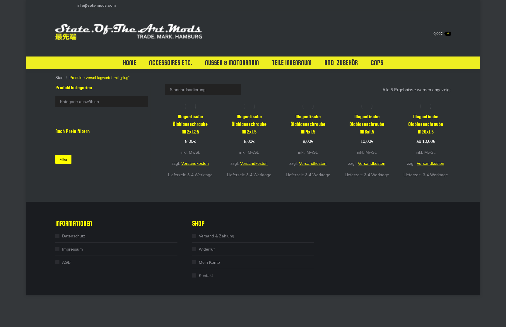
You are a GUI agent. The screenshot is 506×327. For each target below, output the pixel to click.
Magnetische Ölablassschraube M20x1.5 (425, 124)
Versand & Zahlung (216, 236)
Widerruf (207, 249)
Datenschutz (73, 236)
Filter (63, 159)
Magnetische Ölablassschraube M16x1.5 (366, 124)
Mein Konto (209, 262)
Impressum (72, 249)
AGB (66, 262)
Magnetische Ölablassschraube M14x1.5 (307, 124)
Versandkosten (195, 163)
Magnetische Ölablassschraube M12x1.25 (190, 124)
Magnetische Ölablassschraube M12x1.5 (249, 124)
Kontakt (206, 275)
